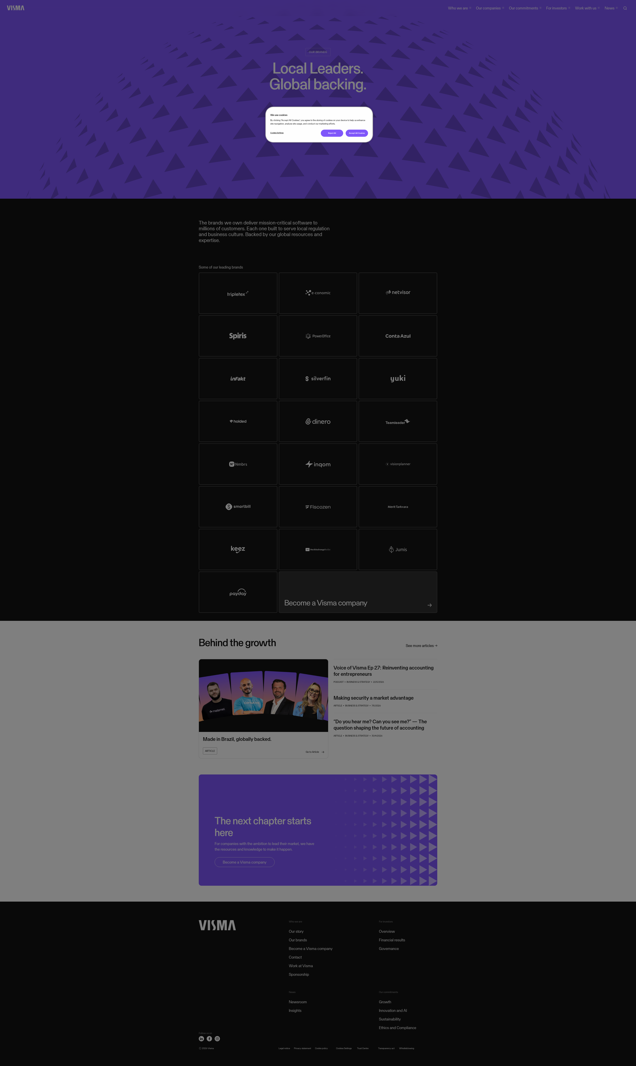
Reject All (332, 133)
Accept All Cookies (357, 133)
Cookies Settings (277, 133)
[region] (319, 125)
